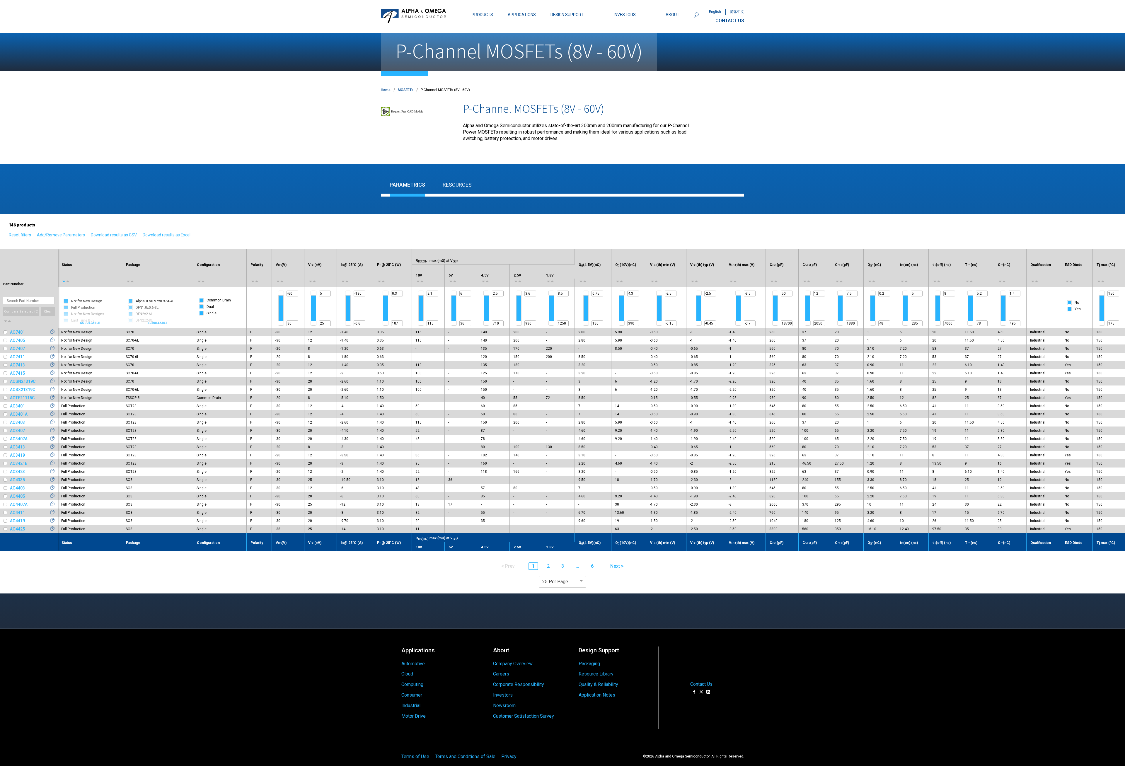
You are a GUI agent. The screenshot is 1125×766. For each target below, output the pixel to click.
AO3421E (18, 463)
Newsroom (504, 705)
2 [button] (548, 566)
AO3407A (19, 439)
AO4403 (17, 488)
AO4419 (17, 521)
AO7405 (17, 340)
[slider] (281, 293)
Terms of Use (415, 756)
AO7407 (17, 349)
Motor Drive (413, 716)
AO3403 (17, 422)
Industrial (410, 705)
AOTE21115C (22, 398)
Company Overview (513, 663)
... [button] (577, 566)
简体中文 (737, 12)
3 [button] (562, 566)
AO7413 (17, 365)
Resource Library (596, 674)
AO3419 (17, 455)
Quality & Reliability (598, 684)
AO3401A (19, 414)
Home (386, 90)
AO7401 (17, 332)
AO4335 (17, 480)
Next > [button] (617, 566)
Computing (412, 684)
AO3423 (17, 472)
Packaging (589, 663)
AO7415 (17, 373)
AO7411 (17, 357)
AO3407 (17, 431)
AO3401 (17, 406)
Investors (503, 695)
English (715, 12)
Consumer (411, 695)
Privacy (509, 756)
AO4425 (17, 529)
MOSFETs (405, 90)
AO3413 (17, 447)
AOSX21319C (22, 390)
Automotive (413, 663)
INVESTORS (625, 14)
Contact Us (701, 684)
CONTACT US (729, 20)
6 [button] (592, 566)
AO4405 (17, 496)
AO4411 (17, 513)
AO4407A (19, 504)
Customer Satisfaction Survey (523, 716)
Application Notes (597, 695)
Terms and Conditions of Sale (465, 756)
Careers (501, 674)
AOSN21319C (22, 381)
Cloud (407, 674)
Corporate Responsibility (518, 684)
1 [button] (533, 566)
